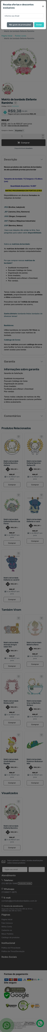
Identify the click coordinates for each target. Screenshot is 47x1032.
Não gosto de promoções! (20, 25)
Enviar (39, 25)
